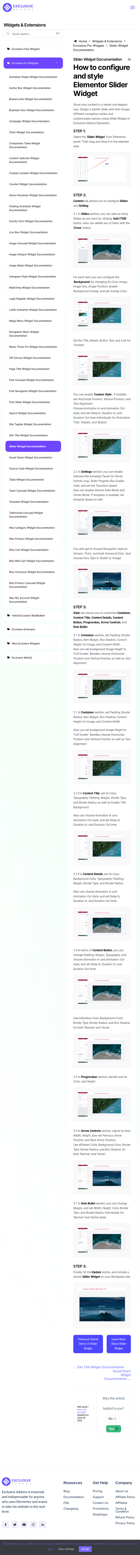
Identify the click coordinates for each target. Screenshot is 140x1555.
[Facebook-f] (5, 1524)
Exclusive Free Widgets (26, 48)
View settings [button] (66, 1549)
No (112, 1419)
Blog (66, 1491)
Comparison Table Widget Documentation (24, 145)
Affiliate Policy (125, 1497)
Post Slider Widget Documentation (29, 402)
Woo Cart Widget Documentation (28, 549)
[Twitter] (15, 1524)
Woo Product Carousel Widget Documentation (27, 584)
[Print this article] (129, 59)
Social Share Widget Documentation (30, 457)
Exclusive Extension (23, 629)
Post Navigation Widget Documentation (32, 391)
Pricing (97, 1491)
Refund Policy (124, 1517)
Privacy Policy (125, 1523)
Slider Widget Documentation (27, 446)
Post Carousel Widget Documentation (31, 379)
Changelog (70, 1508)
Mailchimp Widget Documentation (29, 287)
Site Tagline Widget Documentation (30, 424)
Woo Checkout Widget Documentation (32, 571)
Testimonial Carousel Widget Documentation (26, 514)
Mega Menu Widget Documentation (30, 320)
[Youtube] (24, 1524)
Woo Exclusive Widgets (26, 643)
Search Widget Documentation (27, 413)
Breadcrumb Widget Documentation (30, 99)
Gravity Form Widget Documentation (30, 221)
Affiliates (121, 1503)
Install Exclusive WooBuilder (28, 615)
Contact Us (100, 1503)
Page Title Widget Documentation (29, 368)
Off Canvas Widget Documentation (30, 357)
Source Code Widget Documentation (31, 468)
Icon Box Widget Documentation (28, 232)
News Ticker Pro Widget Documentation (33, 346)
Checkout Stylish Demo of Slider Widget (88, 1344)
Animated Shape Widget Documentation (33, 76)
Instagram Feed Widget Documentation (32, 276)
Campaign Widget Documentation (29, 121)
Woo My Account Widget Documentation (24, 599)
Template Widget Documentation (28, 501)
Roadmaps (100, 1514)
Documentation (73, 1497)
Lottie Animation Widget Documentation (33, 309)
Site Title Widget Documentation (28, 435)
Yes (113, 1429)
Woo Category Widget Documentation (32, 527)
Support (98, 1497)
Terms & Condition (122, 1510)
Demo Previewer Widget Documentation (33, 195)
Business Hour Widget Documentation (31, 110)
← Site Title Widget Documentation (98, 1367)
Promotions (100, 1508)
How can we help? (81, 1411)
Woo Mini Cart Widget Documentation (31, 560)
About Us (121, 1491)
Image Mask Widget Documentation (30, 265)
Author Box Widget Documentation (30, 87)
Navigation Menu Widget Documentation (24, 333)
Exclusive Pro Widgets (25, 63)
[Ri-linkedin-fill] (42, 1524)
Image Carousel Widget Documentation (32, 243)
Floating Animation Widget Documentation (25, 208)
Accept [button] (85, 1549)
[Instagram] (33, 1524)
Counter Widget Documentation (28, 184)
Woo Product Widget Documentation (31, 538)
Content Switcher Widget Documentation (24, 160)
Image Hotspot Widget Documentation (32, 254)
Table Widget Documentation (26, 479)
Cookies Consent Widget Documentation (33, 173)
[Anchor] (101, 93)
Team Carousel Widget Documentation (32, 490)
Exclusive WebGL (22, 657)
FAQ (66, 1503)
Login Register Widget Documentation (32, 298)
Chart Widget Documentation (26, 132)
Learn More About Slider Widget (118, 1344)
